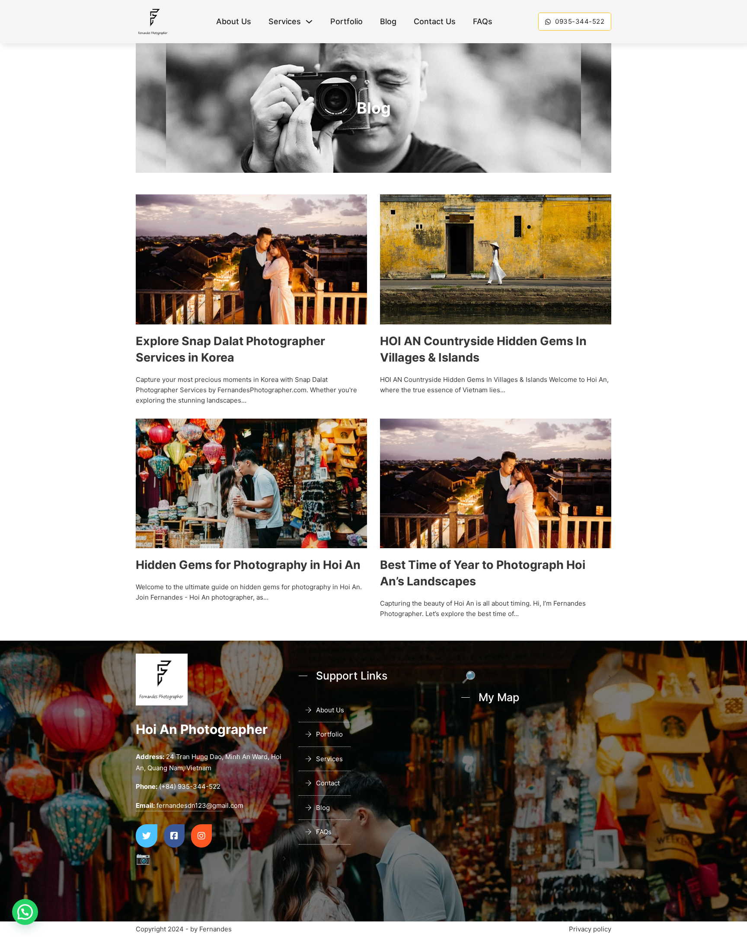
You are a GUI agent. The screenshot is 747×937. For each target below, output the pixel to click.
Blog (388, 21)
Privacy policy (590, 929)
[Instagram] (201, 836)
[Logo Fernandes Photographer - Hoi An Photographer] (153, 21)
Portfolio (346, 21)
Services (284, 21)
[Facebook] (174, 836)
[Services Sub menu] (309, 21)
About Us (233, 21)
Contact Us (435, 21)
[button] (25, 912)
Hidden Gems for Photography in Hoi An (248, 565)
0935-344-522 (579, 21)
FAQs (482, 21)
